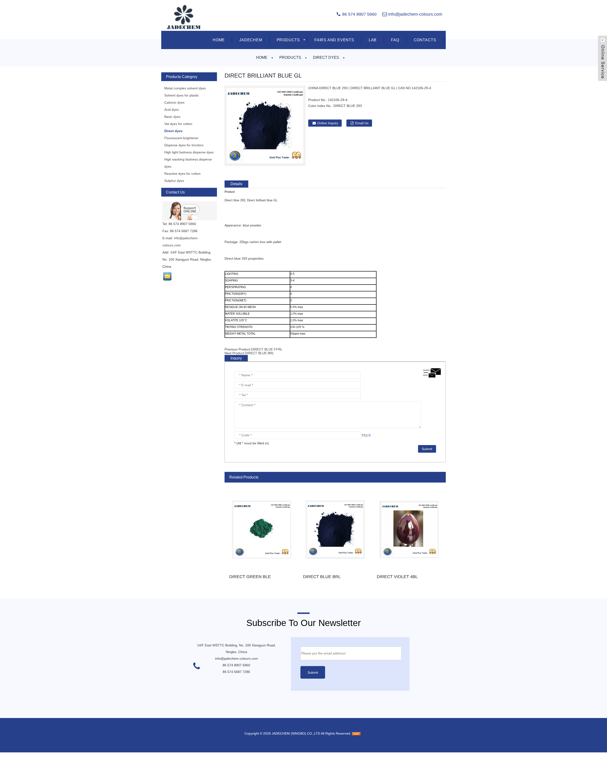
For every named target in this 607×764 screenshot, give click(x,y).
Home (261, 57)
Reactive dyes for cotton (182, 173)
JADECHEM (250, 40)
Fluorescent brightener (181, 138)
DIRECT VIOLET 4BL (397, 576)
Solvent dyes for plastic (181, 95)
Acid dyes (171, 109)
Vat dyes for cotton (178, 124)
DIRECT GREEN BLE (250, 576)
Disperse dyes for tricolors (183, 145)
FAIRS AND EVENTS (334, 40)
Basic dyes (172, 117)
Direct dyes (326, 57)
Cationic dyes (174, 102)
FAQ (395, 40)
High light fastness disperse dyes (189, 152)
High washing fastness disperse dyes (188, 162)
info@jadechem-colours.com (415, 14)
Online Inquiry (327, 123)
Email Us (361, 123)
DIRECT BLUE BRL (259, 353)
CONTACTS (425, 40)
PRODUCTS (288, 40)
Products (290, 57)
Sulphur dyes (174, 181)
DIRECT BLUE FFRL (266, 349)
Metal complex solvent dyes (185, 88)
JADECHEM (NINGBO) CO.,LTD (296, 733)
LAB (373, 40)
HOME (219, 40)
